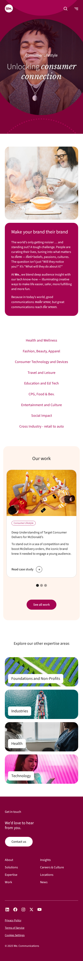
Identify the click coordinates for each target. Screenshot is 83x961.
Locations (46, 875)
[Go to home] (9, 9)
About (9, 860)
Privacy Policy (13, 920)
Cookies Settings (15, 935)
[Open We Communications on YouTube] (39, 909)
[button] (66, 8)
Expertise (11, 875)
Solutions (11, 867)
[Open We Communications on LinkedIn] (7, 909)
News (44, 882)
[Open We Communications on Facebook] (15, 909)
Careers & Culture (52, 867)
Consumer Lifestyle (23, 523)
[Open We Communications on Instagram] (23, 909)
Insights (45, 860)
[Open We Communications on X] (31, 909)
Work (8, 882)
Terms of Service (14, 928)
